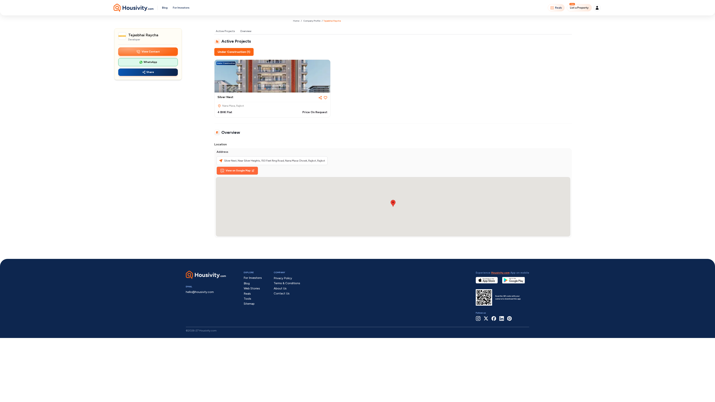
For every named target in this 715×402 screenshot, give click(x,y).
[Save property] (325, 98)
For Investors (181, 7)
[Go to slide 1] (265, 88)
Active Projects (225, 31)
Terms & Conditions (287, 283)
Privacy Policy (283, 278)
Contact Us (282, 293)
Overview (245, 31)
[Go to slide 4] (276, 88)
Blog (165, 7)
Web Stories (252, 288)
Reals (558, 7)
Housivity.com (500, 272)
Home (296, 21)
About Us (280, 288)
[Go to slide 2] (268, 88)
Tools (247, 298)
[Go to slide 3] (272, 88)
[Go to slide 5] (279, 88)
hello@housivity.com (200, 292)
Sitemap (249, 303)
